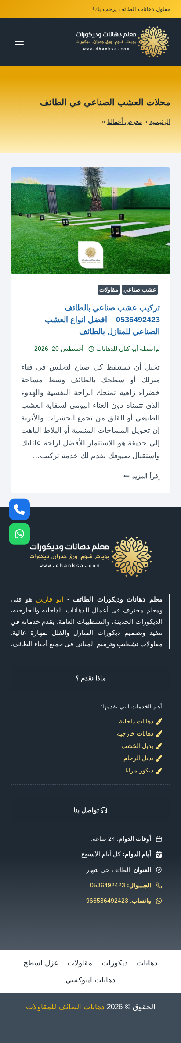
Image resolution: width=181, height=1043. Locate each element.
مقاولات (108, 289)
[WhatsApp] (19, 534)
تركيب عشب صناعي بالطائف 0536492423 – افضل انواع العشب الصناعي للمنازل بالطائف (102, 319)
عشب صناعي (139, 289)
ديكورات (114, 963)
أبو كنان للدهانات (117, 348)
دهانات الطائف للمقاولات (65, 1007)
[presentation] (90, 220)
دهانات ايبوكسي (90, 980)
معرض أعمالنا (124, 121)
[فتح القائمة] (20, 41)
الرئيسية (159, 121)
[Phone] (19, 509)
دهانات (147, 963)
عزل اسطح (40, 963)
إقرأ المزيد (141, 476)
